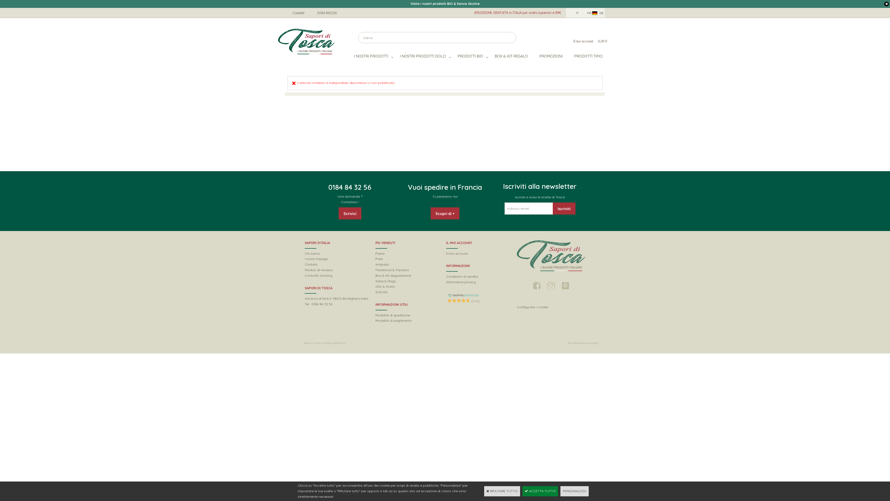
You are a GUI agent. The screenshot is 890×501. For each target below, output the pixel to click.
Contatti (298, 13)
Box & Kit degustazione (393, 275)
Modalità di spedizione (392, 315)
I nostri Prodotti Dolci (423, 56)
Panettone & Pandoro (392, 270)
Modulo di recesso (319, 270)
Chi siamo (312, 253)
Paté (379, 259)
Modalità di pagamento (393, 320)
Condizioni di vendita (462, 276)
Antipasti (382, 264)
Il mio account (457, 253)
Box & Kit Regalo (511, 56)
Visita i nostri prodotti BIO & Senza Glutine (445, 4)
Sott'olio (381, 292)
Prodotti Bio (470, 56)
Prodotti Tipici (588, 56)
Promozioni (551, 56)
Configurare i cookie (532, 307)
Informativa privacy (461, 282)
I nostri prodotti (371, 56)
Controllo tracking (318, 275)
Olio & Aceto (385, 286)
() (475, 301)
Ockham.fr (339, 343)
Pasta (380, 253)
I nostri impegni (316, 259)
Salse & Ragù (385, 281)
